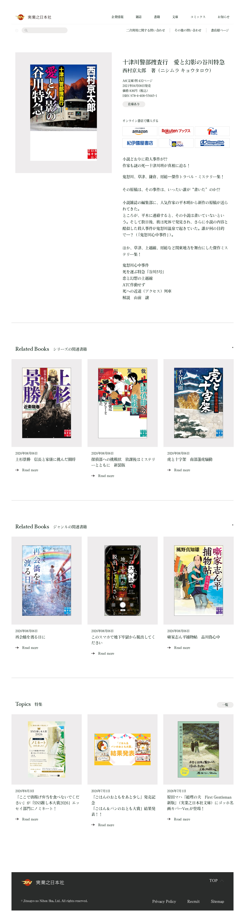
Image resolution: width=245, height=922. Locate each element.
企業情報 (117, 16)
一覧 (225, 704)
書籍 (157, 16)
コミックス (197, 16)
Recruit (193, 901)
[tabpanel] (47, 416)
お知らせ (224, 16)
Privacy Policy (164, 901)
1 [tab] (233, 347)
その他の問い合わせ (188, 30)
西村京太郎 (134, 70)
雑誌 (139, 16)
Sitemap (217, 901)
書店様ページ (220, 30)
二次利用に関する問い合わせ (145, 30)
